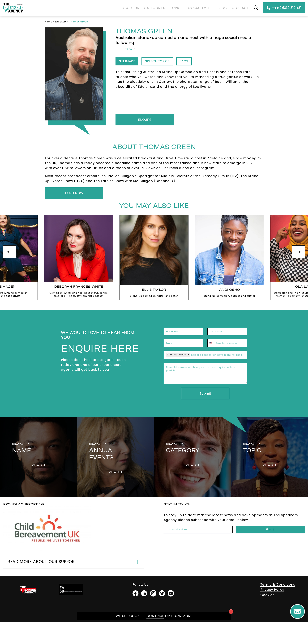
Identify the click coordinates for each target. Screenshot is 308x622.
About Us (130, 8)
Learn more (181, 616)
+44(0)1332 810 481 (286, 7)
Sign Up (270, 529)
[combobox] (211, 343)
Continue (155, 616)
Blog (222, 8)
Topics (176, 8)
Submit (205, 393)
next (298, 251)
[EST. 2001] (13, 13)
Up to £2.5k (124, 49)
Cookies (267, 595)
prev (9, 251)
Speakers (60, 21)
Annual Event (200, 8)
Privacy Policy (272, 589)
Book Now (74, 193)
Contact (240, 8)
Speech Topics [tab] (157, 61)
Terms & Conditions (277, 584)
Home (48, 21)
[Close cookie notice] (231, 611)
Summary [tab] (127, 61)
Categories (154, 8)
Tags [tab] (184, 61)
